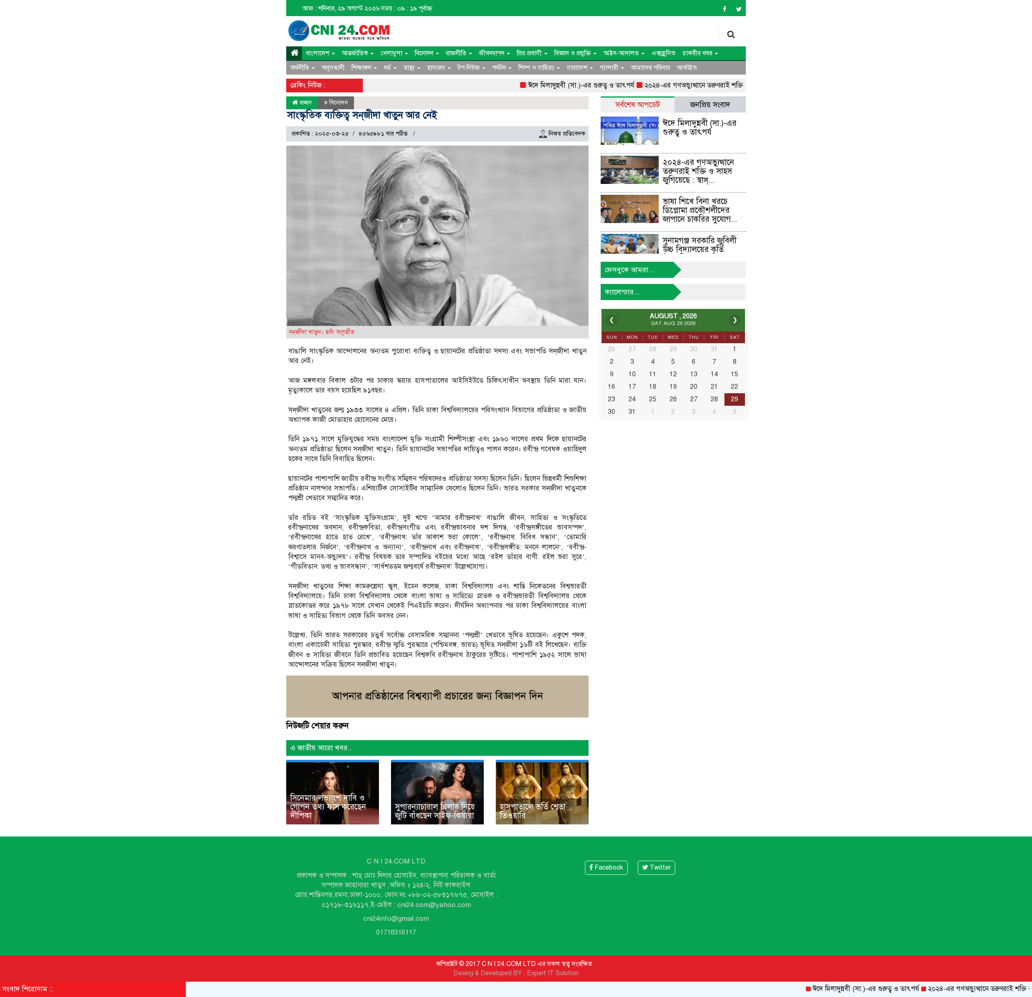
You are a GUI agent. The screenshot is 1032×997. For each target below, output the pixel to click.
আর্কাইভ (687, 68)
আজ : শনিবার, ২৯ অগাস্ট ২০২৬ (340, 8)
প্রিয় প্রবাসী (530, 53)
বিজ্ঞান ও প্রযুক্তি (573, 53)
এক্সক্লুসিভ (663, 53)
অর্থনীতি (300, 68)
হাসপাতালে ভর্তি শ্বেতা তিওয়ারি (533, 811)
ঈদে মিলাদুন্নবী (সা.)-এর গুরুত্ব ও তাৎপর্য (552, 85)
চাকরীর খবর (698, 53)
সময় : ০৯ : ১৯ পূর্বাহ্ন (407, 8)
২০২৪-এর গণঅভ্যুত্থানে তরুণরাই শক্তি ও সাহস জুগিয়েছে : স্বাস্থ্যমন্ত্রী (703, 85)
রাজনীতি (457, 53)
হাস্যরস (437, 68)
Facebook (608, 868)
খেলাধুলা (392, 53)
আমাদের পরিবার (650, 68)
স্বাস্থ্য (410, 68)
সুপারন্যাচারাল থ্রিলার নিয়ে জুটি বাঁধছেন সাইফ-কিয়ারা (435, 811)
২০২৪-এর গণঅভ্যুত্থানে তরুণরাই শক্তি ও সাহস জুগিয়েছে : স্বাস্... (698, 171)
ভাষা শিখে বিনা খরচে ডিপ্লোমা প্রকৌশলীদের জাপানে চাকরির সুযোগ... (700, 210)
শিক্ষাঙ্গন (362, 68)
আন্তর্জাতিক (356, 53)
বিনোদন (425, 53)
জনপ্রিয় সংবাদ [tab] (710, 104)
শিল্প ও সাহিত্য (537, 68)
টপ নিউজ (469, 68)
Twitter (659, 868)
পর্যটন (500, 68)
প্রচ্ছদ (305, 102)
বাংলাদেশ (318, 53)
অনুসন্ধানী (333, 68)
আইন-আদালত (622, 53)
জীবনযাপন (492, 53)
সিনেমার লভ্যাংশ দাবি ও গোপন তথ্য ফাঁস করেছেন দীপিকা (328, 807)
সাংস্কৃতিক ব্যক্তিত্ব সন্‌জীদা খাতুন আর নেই (362, 115)
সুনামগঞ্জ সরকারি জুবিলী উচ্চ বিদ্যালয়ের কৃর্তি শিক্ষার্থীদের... (700, 249)
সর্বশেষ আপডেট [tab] (637, 104)
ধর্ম (388, 68)
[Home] (294, 53)
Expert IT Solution (552, 973)
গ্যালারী (610, 68)
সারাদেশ (578, 68)
